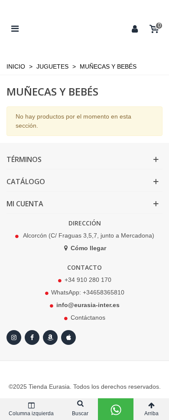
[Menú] (14, 28)
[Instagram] (13, 337)
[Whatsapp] (115, 409)
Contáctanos (88, 317)
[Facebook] (32, 337)
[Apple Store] (68, 337)
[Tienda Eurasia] (74, 28)
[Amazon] (50, 337)
